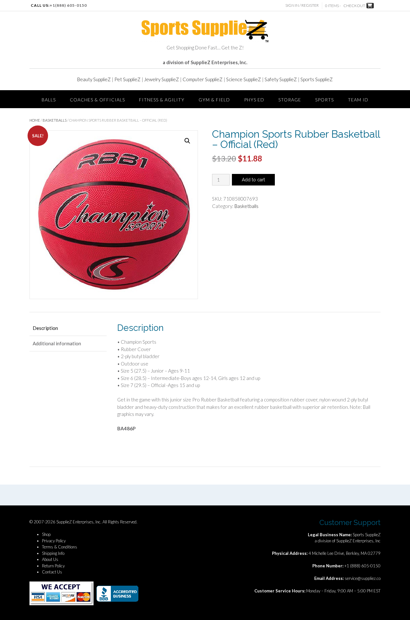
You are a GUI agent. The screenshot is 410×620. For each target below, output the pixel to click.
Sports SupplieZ (316, 79)
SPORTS (324, 99)
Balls (49, 99)
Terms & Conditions (59, 546)
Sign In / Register (302, 5)
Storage (289, 99)
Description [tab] (45, 328)
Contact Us (52, 571)
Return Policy (53, 565)
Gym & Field (214, 99)
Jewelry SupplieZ (161, 79)
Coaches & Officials (97, 99)
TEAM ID (358, 99)
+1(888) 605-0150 (68, 5)
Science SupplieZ (243, 79)
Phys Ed (254, 99)
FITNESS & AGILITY (161, 99)
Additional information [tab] (57, 343)
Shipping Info (53, 553)
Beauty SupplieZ (94, 79)
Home (34, 120)
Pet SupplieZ (127, 79)
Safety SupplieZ (281, 79)
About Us (50, 559)
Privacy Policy (54, 540)
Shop (46, 534)
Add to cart (253, 179)
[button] (187, 141)
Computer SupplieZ (203, 79)
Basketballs (55, 120)
